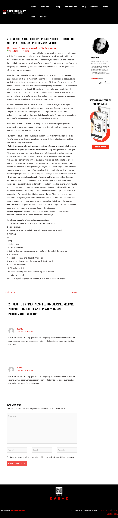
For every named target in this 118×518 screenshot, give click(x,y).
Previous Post (9, 292)
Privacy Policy (105, 510)
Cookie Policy (112, 514)
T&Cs (114, 510)
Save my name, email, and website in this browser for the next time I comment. (42, 457)
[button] (50, 7)
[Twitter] (55, 498)
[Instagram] (59, 498)
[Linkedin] (67, 498)
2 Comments (12, 48)
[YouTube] (63, 498)
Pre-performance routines (29, 48)
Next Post (76, 292)
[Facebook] (51, 498)
